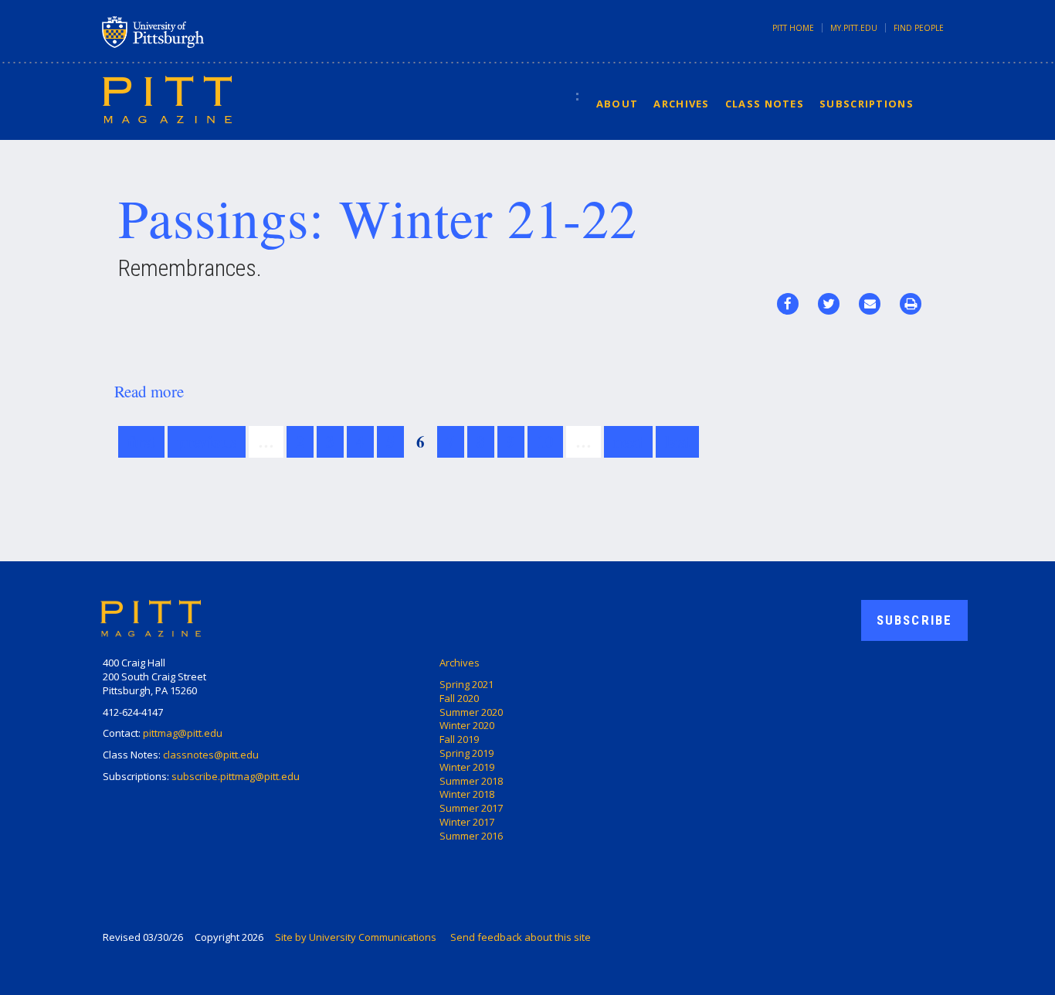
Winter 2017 (466, 822)
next (628, 441)
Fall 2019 (459, 739)
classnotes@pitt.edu (211, 755)
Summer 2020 (471, 712)
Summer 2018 (471, 781)
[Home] (167, 99)
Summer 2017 (471, 808)
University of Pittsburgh (214, 31)
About (617, 104)
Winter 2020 (466, 725)
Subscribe (914, 620)
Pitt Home (793, 27)
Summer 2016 (471, 836)
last (677, 441)
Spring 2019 (466, 753)
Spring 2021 (466, 684)
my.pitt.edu (853, 27)
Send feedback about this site (520, 937)
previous (206, 441)
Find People (919, 27)
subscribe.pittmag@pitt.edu (235, 776)
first (141, 441)
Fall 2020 (459, 698)
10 (545, 441)
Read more (149, 391)
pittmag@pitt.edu (182, 733)
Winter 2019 (466, 767)
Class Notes (764, 104)
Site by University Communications (355, 937)
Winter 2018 (466, 794)
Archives (681, 104)
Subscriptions (866, 104)
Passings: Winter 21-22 (377, 217)
